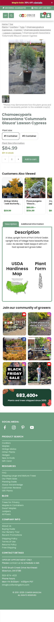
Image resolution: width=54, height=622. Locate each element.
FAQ (4, 472)
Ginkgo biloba (9, 449)
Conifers (14, 27)
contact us (14, 562)
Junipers (6, 511)
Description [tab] (11, 224)
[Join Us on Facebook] (4, 428)
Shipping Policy (9, 538)
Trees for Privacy (11, 502)
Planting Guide (9, 481)
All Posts (6, 514)
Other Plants (8, 452)
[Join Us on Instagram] (14, 428)
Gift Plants (7, 490)
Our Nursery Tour (11, 531)
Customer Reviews (11, 487)
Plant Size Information (13, 143)
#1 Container (10, 136)
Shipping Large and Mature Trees (19, 475)
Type (22, 27)
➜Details (37, 2)
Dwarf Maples (9, 508)
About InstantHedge (12, 484)
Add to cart (31, 159)
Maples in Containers (13, 505)
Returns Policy (9, 544)
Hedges (6, 455)
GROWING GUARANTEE (15, 8)
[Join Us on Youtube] (32, 428)
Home (5, 24)
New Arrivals (8, 458)
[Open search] (11, 15)
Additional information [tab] (32, 224)
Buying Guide (8, 528)
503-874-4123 (9, 575)
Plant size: (7, 130)
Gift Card (6, 461)
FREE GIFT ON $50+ (42, 8)
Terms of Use (9, 541)
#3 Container (29, 136)
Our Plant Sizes (9, 478)
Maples (5, 446)
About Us (6, 525)
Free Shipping (9, 547)
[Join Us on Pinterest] (23, 428)
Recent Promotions (12, 534)
